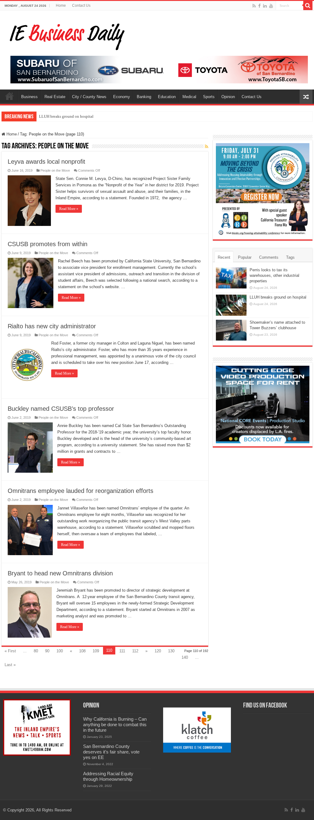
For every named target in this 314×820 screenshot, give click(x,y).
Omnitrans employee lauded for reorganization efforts (80, 490)
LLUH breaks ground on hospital (66, 116)
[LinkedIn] (264, 6)
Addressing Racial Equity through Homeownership (108, 776)
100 (59, 651)
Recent (224, 257)
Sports (209, 96)
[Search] (307, 5)
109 (96, 651)
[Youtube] (271, 6)
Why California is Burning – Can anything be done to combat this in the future (115, 724)
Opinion (228, 96)
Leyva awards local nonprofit (46, 161)
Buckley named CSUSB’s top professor (61, 408)
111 (122, 651)
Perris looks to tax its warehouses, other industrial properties (274, 275)
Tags (290, 257)
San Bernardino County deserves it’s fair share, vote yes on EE (111, 752)
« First (10, 651)
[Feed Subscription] (206, 146)
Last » (10, 664)
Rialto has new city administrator (52, 326)
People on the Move (55, 170)
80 (36, 651)
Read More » (68, 209)
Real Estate (54, 96)
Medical (189, 96)
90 (47, 651)
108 (82, 651)
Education (167, 96)
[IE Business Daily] (65, 35)
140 (185, 657)
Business (29, 96)
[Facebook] (259, 6)
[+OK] (159, 69)
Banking (144, 96)
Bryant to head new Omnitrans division (60, 573)
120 (158, 651)
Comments (268, 257)
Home (61, 5)
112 (135, 651)
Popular (244, 257)
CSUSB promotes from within (47, 244)
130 (171, 651)
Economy (121, 96)
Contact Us (81, 5)
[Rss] (254, 6)
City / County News (89, 96)
